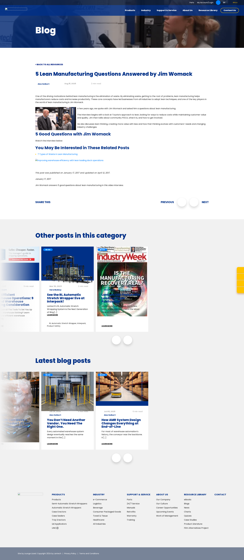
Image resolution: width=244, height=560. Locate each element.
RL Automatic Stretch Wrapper (62, 323)
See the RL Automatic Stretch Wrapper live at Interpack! (66, 298)
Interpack (81, 323)
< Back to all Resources (49, 64)
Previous (167, 202)
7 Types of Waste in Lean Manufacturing (58, 154)
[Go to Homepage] (16, 10)
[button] (116, 340)
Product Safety (53, 326)
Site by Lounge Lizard (27, 553)
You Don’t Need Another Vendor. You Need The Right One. (66, 423)
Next (205, 202)
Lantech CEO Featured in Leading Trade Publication (121, 298)
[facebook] (217, 554)
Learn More (52, 315)
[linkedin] (209, 554)
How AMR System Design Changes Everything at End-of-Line (121, 423)
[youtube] (224, 554)
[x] (201, 554)
